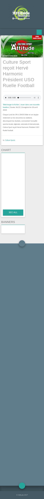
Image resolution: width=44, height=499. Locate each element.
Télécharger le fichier (11, 105)
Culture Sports (10, 140)
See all (13, 212)
